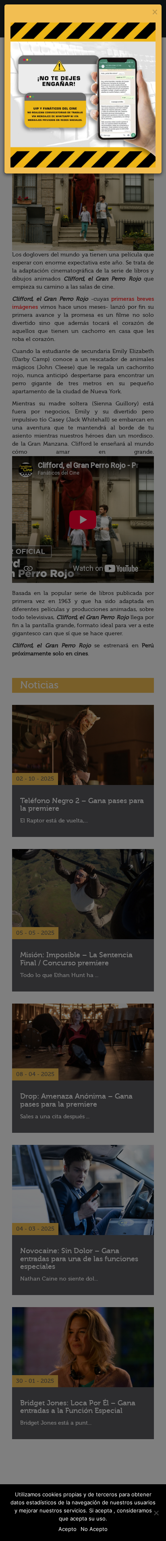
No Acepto (94, 1529)
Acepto (67, 1529)
